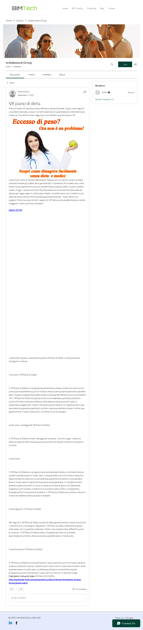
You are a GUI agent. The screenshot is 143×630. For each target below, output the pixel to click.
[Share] (84, 91)
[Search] (112, 64)
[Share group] (135, 64)
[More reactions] (20, 589)
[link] (15, 74)
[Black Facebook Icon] (16, 623)
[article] (47, 346)
